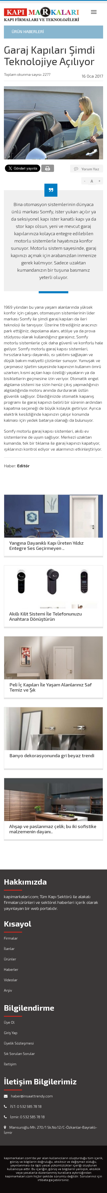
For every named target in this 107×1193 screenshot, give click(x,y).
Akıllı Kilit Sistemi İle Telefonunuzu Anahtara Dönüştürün (45, 615)
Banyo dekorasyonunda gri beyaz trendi (51, 755)
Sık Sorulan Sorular (19, 1053)
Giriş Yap (10, 1032)
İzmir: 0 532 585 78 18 (27, 1117)
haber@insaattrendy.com (31, 1096)
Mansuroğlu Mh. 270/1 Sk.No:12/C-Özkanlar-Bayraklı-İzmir (50, 1130)
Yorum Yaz (90, 169)
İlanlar (9, 948)
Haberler (11, 969)
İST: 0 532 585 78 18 (25, 1106)
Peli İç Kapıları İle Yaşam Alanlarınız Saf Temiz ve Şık (50, 686)
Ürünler (10, 959)
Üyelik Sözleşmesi (19, 1043)
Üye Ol (9, 1022)
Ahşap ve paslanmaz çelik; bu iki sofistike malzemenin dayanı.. (52, 827)
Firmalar (11, 938)
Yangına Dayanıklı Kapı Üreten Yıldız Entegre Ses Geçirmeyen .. (46, 544)
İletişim (10, 1064)
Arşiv (8, 990)
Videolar (10, 980)
